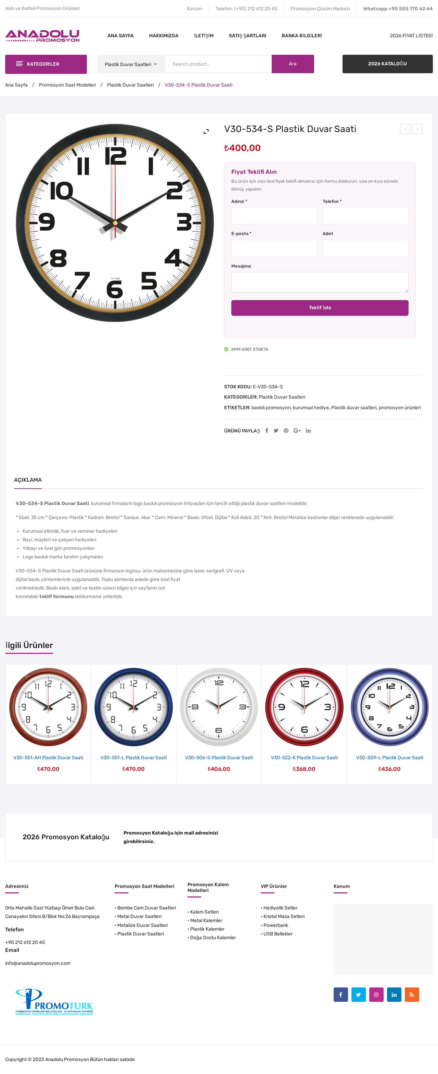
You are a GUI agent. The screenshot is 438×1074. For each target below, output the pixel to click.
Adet (328, 233)
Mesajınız (241, 266)
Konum (194, 9)
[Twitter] (276, 431)
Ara (293, 64)
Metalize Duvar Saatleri (142, 925)
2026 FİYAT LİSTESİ (411, 36)
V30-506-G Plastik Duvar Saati (219, 758)
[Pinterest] (286, 431)
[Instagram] (376, 994)
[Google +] (297, 431)
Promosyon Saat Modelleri (67, 85)
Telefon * (332, 201)
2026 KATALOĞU (387, 64)
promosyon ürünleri (400, 408)
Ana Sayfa (16, 85)
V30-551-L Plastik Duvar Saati (134, 758)
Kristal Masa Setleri (284, 916)
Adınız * (239, 201)
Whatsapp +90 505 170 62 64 (398, 9)
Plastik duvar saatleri (353, 408)
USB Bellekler (278, 934)
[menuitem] (120, 36)
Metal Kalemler (206, 920)
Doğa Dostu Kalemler (213, 938)
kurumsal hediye (311, 408)
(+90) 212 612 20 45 (255, 9)
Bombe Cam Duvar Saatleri (146, 908)
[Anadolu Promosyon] (42, 36)
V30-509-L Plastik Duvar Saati (389, 758)
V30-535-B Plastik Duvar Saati (417, 130)
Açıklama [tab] (28, 480)
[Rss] (412, 994)
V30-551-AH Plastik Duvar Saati (48, 758)
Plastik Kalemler (207, 929)
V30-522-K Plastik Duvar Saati (304, 758)
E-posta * (241, 233)
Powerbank (275, 925)
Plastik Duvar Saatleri (130, 85)
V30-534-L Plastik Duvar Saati (405, 130)
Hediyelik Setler (280, 908)
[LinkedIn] (308, 431)
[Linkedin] (394, 994)
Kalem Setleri (204, 912)
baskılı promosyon (271, 408)
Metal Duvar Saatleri (139, 916)
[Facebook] (266, 431)
